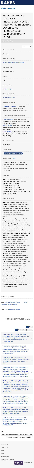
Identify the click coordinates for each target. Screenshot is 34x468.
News (2, 453)
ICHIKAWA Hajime (8, 119)
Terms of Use (5, 456)
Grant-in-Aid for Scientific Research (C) (14, 62)
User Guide (4, 447)
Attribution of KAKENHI (7, 459)
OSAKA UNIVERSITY (9, 97)
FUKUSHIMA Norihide (9, 106)
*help (14, 158)
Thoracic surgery (7, 89)
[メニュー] (32, 2)
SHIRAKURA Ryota (8, 131)
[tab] (18, 318)
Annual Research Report (13, 302)
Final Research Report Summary (14, 303)
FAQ (2, 450)
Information (4, 444)
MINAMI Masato (7, 125)
